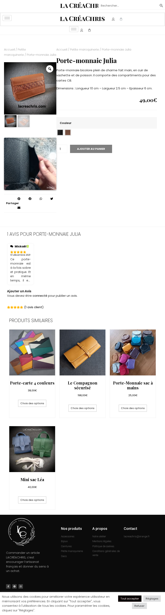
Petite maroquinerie (84, 49)
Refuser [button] (139, 606)
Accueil (9, 49)
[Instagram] (21, 586)
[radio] (60, 132)
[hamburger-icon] (7, 18)
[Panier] (121, 19)
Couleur (65, 123)
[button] (19, 198)
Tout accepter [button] (130, 599)
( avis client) (34, 307)
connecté (40, 296)
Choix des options (32, 403)
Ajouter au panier (91, 149)
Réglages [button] (152, 599)
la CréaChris (82, 5)
